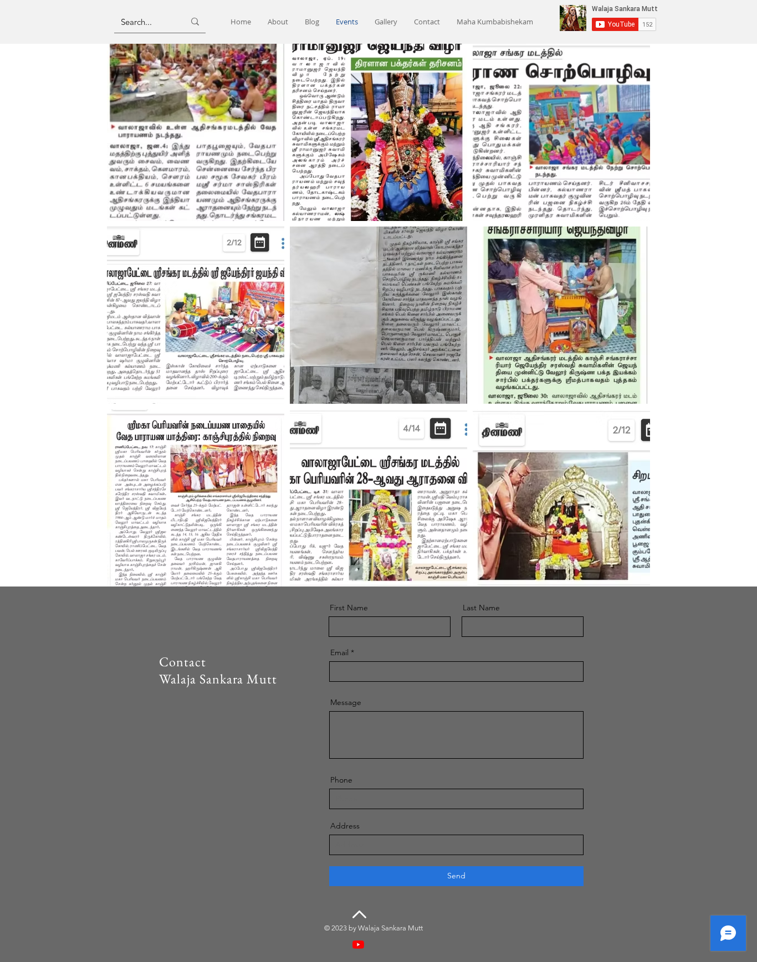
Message (345, 702)
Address (345, 826)
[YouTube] (358, 944)
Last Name (481, 607)
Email (339, 652)
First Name (349, 607)
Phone (341, 780)
